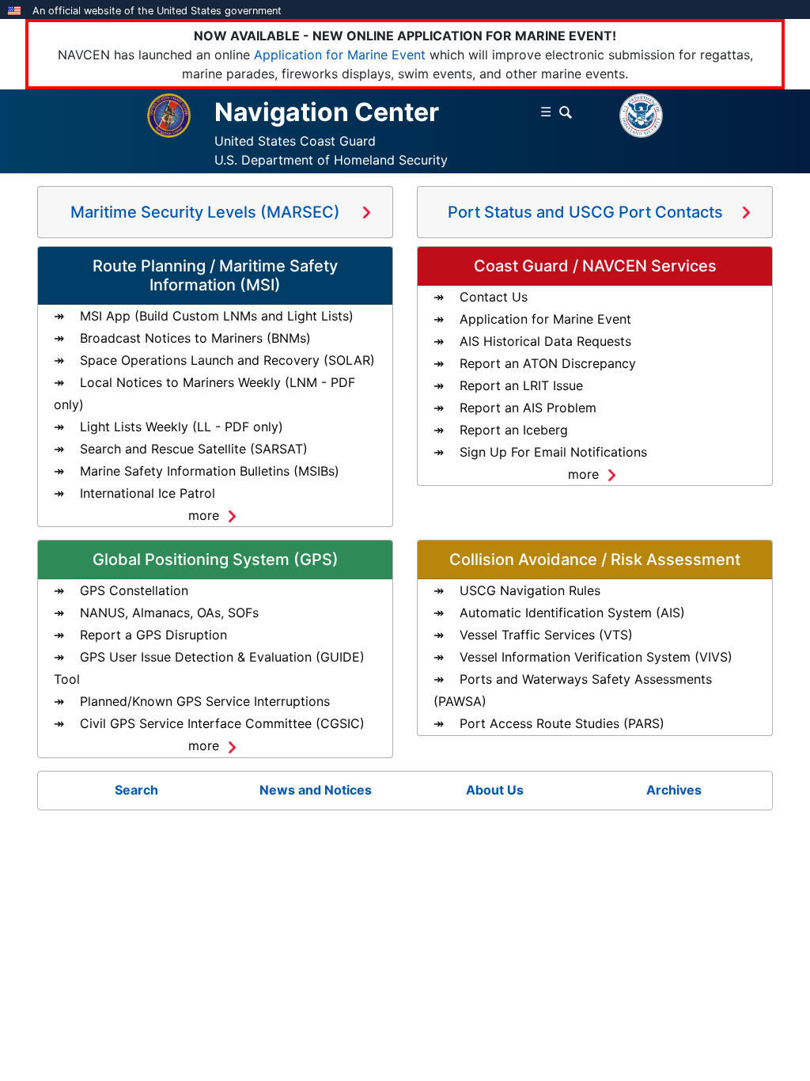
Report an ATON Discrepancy (548, 363)
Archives (674, 790)
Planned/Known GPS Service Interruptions (205, 701)
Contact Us (494, 297)
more (203, 515)
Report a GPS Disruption (153, 635)
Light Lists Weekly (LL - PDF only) (181, 426)
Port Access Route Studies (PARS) (562, 723)
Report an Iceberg (514, 430)
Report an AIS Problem (528, 407)
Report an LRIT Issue (521, 385)
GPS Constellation (134, 590)
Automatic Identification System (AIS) (572, 612)
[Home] (169, 114)
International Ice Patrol (147, 493)
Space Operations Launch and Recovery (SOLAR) (227, 360)
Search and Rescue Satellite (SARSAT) (194, 449)
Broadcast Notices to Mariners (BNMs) (195, 338)
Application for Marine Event (340, 55)
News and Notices (315, 790)
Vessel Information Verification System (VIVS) (596, 657)
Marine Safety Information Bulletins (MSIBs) (209, 471)
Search (136, 790)
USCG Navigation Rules (530, 590)
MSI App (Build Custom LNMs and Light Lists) (217, 316)
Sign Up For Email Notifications (553, 452)
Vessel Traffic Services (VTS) (546, 635)
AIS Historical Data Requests (545, 341)
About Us (495, 790)
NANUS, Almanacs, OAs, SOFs (169, 612)
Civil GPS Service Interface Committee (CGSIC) (222, 723)
